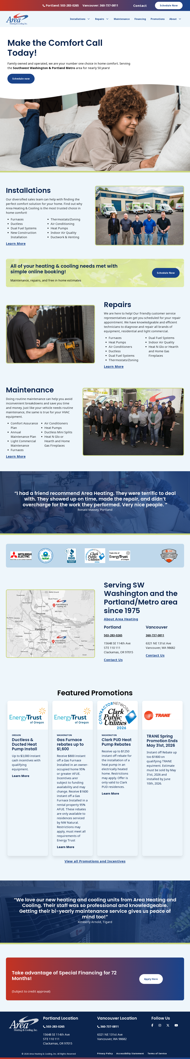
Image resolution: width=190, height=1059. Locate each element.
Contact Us (113, 659)
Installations (77, 19)
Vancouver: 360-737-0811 (100, 5)
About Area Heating (121, 619)
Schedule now (21, 78)
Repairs (99, 19)
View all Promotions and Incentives (95, 861)
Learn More (16, 243)
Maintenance (122, 19)
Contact (140, 5)
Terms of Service (157, 1053)
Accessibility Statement (130, 1053)
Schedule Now (169, 5)
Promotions (158, 19)
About (173, 19)
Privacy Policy (105, 1053)
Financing (140, 19)
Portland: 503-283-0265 (62, 5)
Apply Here (151, 979)
